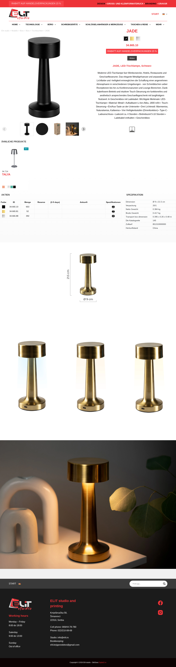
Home (15, 24)
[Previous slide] (4, 129)
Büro (50, 24)
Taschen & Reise (139, 24)
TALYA (6, 174)
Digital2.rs (102, 662)
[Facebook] (160, 602)
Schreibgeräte (69, 24)
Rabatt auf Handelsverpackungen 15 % (36, 3)
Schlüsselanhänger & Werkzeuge (104, 24)
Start (155, 14)
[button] (27, 129)
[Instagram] (160, 612)
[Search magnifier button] (164, 584)
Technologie (33, 24)
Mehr (159, 24)
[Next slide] (83, 129)
